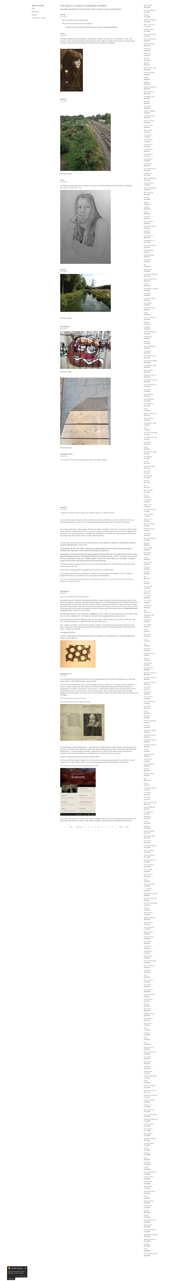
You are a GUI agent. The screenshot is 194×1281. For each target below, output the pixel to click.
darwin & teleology (150, 1076)
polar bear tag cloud (151, 1119)
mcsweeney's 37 (149, 653)
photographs (148, 1071)
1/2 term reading (149, 298)
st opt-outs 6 (148, 140)
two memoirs (148, 1129)
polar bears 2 (148, 1018)
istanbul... (147, 322)
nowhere (147, 207)
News (34, 15)
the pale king (148, 668)
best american (148, 418)
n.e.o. (146, 639)
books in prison (149, 120)
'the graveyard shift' (150, 1254)
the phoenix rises (150, 509)
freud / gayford (149, 850)
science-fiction (149, 183)
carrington (147, 596)
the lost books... (149, 404)
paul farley (147, 985)
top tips (146, 1210)
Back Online (148, 5)
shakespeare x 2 (149, 240)
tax (145, 265)
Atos (145, 577)
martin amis (148, 759)
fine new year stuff (150, 802)
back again (147, 553)
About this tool (22, 1276)
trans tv (146, 461)
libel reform (148, 1023)
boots (146, 711)
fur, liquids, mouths (150, 380)
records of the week (150, 433)
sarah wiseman (149, 966)
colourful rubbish (149, 1086)
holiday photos (149, 1201)
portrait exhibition (150, 10)
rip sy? (146, 495)
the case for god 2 (150, 1172)
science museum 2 (150, 677)
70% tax (146, 58)
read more (11, 1278)
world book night (149, 836)
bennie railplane (149, 831)
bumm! (146, 783)
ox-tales (146, 1244)
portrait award (148, 394)
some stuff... (148, 625)
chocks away (148, 922)
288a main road (149, 24)
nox (145, 644)
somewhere (148, 605)
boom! (146, 1196)
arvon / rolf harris (150, 317)
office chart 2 (148, 932)
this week (147, 389)
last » (128, 827)
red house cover (149, 466)
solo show (147, 1009)
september (147, 533)
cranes (146, 749)
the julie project (149, 773)
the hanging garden (150, 361)
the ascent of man (150, 1220)
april (145, 975)
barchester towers (150, 226)
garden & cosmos (150, 1239)
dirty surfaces (148, 192)
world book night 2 (150, 788)
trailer (146, 313)
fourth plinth (148, 1206)
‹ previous (78, 827)
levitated (147, 797)
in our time (147, 1057)
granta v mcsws (149, 524)
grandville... (148, 293)
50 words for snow (150, 452)
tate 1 (146, 1042)
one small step (149, 927)
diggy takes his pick (150, 894)
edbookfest (147, 260)
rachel (146, 212)
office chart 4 (148, 874)
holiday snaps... (149, 250)
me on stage (148, 548)
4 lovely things (149, 1124)
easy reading (148, 370)
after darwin (148, 1225)
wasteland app (149, 615)
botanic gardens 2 (150, 39)
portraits (147, 543)
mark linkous (148, 999)
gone (145, 1158)
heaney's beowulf (150, 1052)
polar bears (148, 1134)
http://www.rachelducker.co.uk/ (70, 188)
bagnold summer (149, 308)
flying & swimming (150, 279)
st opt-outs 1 (148, 164)
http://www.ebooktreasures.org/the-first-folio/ (75, 702)
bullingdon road (149, 96)
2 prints (146, 908)
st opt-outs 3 (148, 154)
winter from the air (150, 1090)
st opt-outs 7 (148, 135)
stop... (146, 428)
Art (33, 9)
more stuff (147, 591)
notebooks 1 (148, 173)
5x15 (145, 879)
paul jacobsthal (149, 399)
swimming (147, 634)
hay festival (148, 303)
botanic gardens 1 (150, 44)
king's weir (147, 48)
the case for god (149, 1191)
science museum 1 (150, 682)
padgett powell (149, 754)
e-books (146, 1153)
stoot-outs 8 (148, 130)
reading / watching (150, 898)
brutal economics (150, 860)
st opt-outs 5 (148, 144)
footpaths (147, 1162)
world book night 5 (150, 730)
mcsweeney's (148, 812)
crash (146, 409)
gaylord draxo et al (150, 413)
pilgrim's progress (150, 20)
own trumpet (148, 586)
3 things (146, 567)
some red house (149, 884)
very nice (147, 725)
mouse (146, 202)
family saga (148, 269)
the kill (146, 15)
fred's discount (149, 92)
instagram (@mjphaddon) (112, 9)
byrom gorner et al (150, 385)
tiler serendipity (149, 255)
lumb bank (147, 946)
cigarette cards (149, 529)
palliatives (147, 620)
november (147, 841)
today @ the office (150, 365)
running (146, 1033)
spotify (146, 1215)
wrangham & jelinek (150, 1095)
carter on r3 (148, 519)
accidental (147, 970)
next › (121, 827)
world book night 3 (150, 740)
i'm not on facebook (150, 1114)
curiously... (147, 341)
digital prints (148, 1186)
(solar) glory (148, 476)
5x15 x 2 (147, 658)
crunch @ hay (148, 514)
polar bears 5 (148, 236)
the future (147, 649)
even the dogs (148, 1143)
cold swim (147, 471)
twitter (146, 447)
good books (148, 663)
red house (147, 442)
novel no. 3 (147, 1105)
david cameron (149, 1047)
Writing (35, 12)
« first (71, 827)
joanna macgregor (150, 721)
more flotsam (148, 697)
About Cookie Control (9, 1268)
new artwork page (150, 961)
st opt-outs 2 (148, 159)
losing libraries (149, 764)
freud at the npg (149, 346)
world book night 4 (150, 735)
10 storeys (147, 351)
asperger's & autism (150, 1234)
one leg (146, 197)
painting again (148, 29)
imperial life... (148, 337)
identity (146, 1004)
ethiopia (146, 82)
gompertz (147, 231)
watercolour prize (150, 356)
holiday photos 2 (149, 1014)
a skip (146, 77)
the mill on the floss (150, 903)
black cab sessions (150, 1230)
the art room (148, 1182)
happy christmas (149, 807)
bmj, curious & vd (150, 168)
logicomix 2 (148, 1062)
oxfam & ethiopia (149, 111)
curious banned (149, 116)
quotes (146, 1148)
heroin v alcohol (149, 855)
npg (145, 485)
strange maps (148, 1177)
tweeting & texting (150, 245)
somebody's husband (151, 289)
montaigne (147, 793)
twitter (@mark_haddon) (88, 9)
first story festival (149, 538)
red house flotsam (150, 845)
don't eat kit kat (149, 1110)
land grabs (147, 500)
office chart (147, 505)
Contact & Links (39, 18)
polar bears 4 (148, 980)
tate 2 (146, 1038)
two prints (147, 706)
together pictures (149, 918)
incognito (147, 327)
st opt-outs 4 (148, 149)
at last (146, 581)
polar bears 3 (148, 990)
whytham (147, 716)
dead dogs (147, 692)
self (145, 610)
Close (25, 1268)
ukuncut (146, 821)
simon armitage (149, 72)
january (146, 769)
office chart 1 (148, 956)
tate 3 (146, 1028)
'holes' (146, 1249)
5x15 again (147, 601)
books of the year (150, 34)
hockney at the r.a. (150, 375)
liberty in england (150, 87)
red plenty (147, 687)
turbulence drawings (151, 274)
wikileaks (147, 826)
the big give (148, 457)
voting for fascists (150, 1138)
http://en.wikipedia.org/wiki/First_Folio (73, 698)
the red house (148, 937)
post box (147, 101)
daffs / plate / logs (150, 68)
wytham (146, 63)
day (145, 778)
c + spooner (148, 889)
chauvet (146, 481)
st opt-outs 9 (148, 125)
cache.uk (34, 1278)
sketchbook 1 (148, 951)
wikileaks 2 (147, 817)
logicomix (147, 1066)
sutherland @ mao (150, 437)
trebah (146, 1167)
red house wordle (150, 701)
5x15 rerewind (148, 865)
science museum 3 (150, 673)
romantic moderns (150, 745)
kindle (146, 557)
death (146, 629)
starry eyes (147, 562)
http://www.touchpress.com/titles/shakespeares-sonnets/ (79, 766)
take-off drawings (150, 178)
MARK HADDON (38, 6)
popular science (149, 994)
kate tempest (148, 490)
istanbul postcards (150, 332)
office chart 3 (148, 913)
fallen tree (147, 53)
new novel (147, 106)
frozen (146, 1081)
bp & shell (147, 942)
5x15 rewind (148, 869)
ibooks (146, 284)
